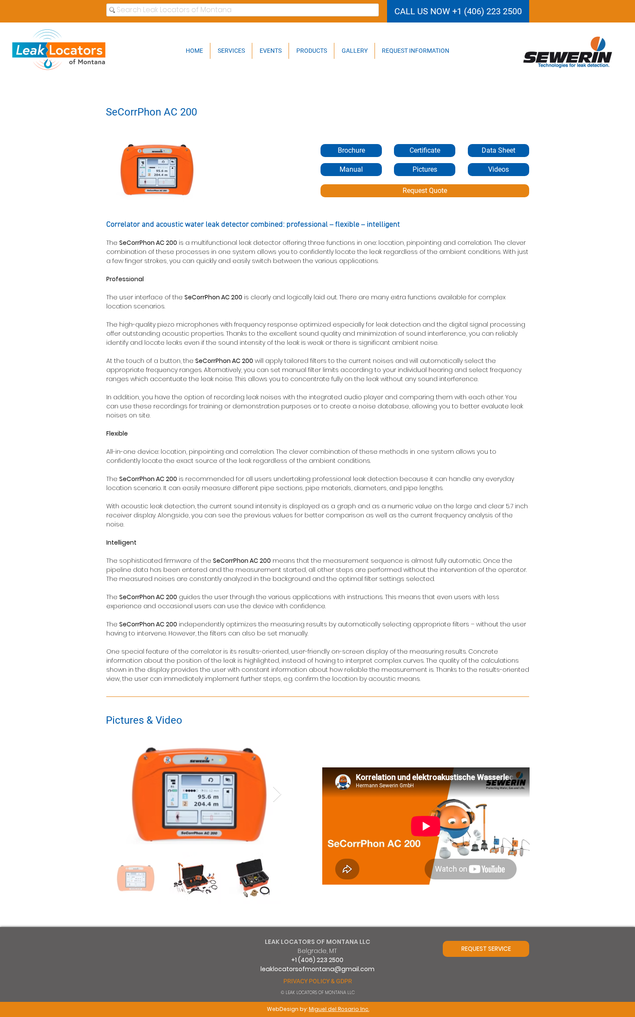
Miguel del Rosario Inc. (339, 1009)
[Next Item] (277, 794)
